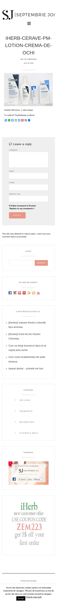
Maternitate (27, 422)
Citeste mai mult (34, 597)
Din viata (25, 400)
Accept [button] (21, 598)
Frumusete (26, 411)
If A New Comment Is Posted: (22, 206)
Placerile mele (29, 433)
